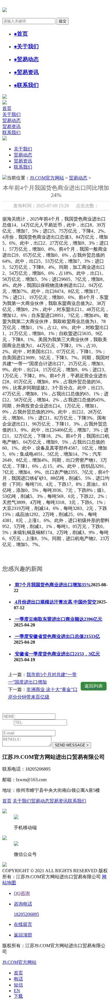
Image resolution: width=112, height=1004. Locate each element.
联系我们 (11, 132)
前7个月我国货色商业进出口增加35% (52, 584)
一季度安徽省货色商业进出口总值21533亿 (57, 636)
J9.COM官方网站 (47, 177)
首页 (6, 108)
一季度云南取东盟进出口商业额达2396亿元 (58, 619)
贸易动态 (11, 120)
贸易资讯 (11, 126)
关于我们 (11, 114)
